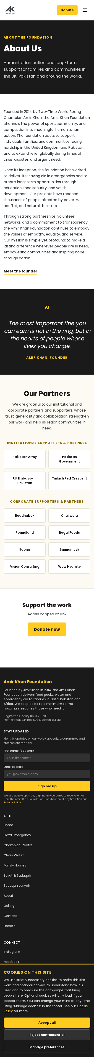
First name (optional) (19, 751)
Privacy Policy (12, 802)
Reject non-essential (47, 1034)
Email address (13, 767)
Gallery (9, 905)
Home (8, 825)
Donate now (47, 629)
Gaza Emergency (17, 835)
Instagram (12, 951)
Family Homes (15, 865)
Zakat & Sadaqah (17, 875)
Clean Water (14, 855)
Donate (67, 10)
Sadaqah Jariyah (17, 885)
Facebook (11, 961)
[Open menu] (84, 10)
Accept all (47, 1022)
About (8, 895)
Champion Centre (18, 845)
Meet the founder (20, 271)
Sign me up (47, 786)
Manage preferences (47, 1047)
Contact (10, 916)
